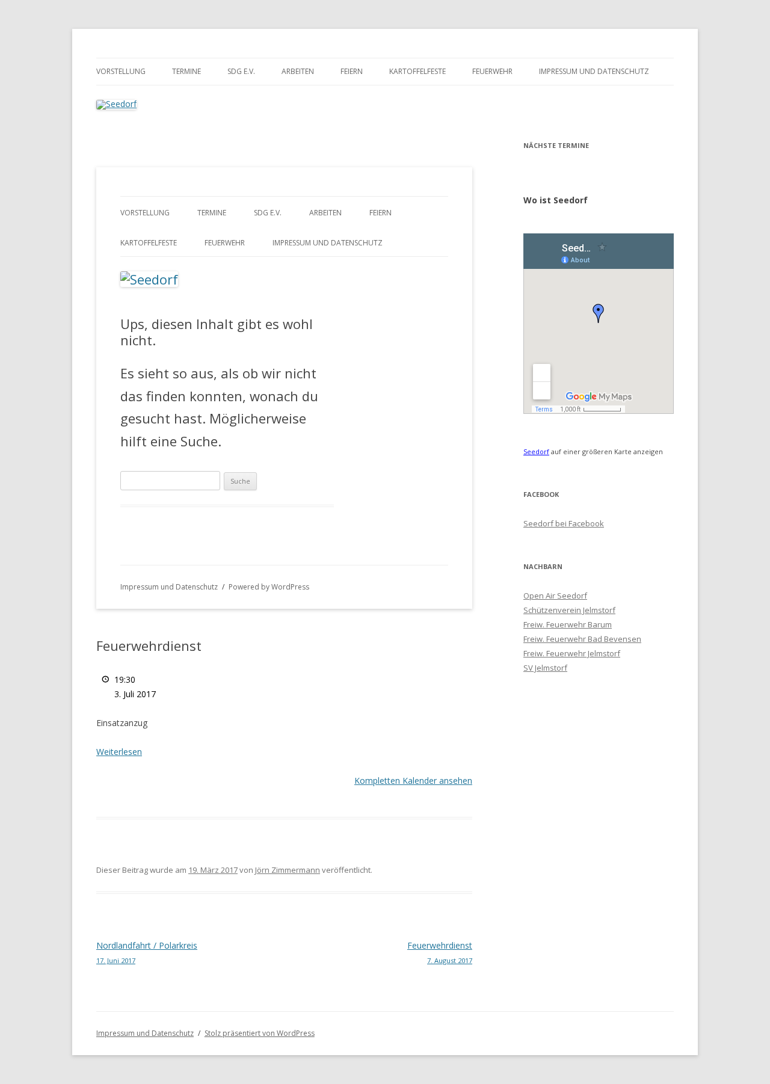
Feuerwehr (492, 71)
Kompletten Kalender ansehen (413, 780)
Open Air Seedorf (555, 595)
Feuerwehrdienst (439, 952)
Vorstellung (121, 71)
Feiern (351, 71)
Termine (186, 71)
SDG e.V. (241, 71)
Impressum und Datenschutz (594, 71)
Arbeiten (298, 71)
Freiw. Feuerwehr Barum (567, 624)
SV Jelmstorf (545, 667)
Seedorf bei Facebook (563, 523)
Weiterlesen (119, 751)
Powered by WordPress (269, 587)
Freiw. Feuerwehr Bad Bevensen (582, 638)
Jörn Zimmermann (287, 869)
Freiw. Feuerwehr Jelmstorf (571, 653)
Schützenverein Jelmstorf (569, 610)
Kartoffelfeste (417, 71)
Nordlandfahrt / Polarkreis (146, 952)
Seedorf (536, 451)
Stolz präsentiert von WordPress (260, 1033)
